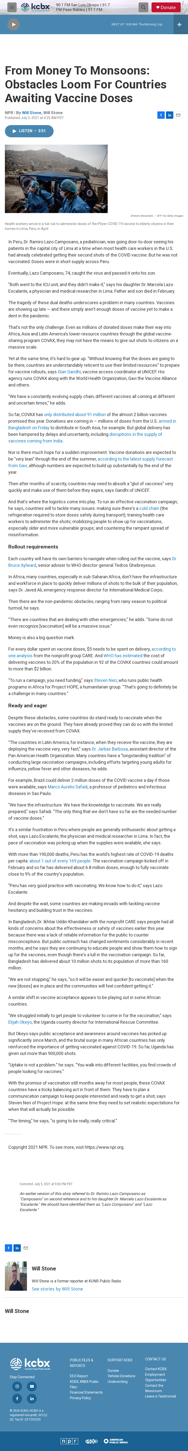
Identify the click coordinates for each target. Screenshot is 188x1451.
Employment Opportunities (155, 1377)
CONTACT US (155, 1359)
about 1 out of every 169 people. (60, 860)
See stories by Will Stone (57, 1289)
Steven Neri (105, 680)
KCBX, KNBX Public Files (84, 1384)
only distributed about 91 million (75, 414)
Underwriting (118, 1382)
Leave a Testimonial (160, 1396)
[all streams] (181, 24)
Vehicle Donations (121, 1376)
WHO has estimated (123, 655)
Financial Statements (86, 1392)
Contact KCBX (156, 1369)
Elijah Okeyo (20, 1022)
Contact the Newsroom (154, 1388)
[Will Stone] (16, 1276)
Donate (168, 7)
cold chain (149, 508)
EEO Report (79, 1376)
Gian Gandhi (69, 371)
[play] (13, 24)
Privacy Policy (80, 1398)
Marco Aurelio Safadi (68, 786)
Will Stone (31, 112)
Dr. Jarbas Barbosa (110, 749)
